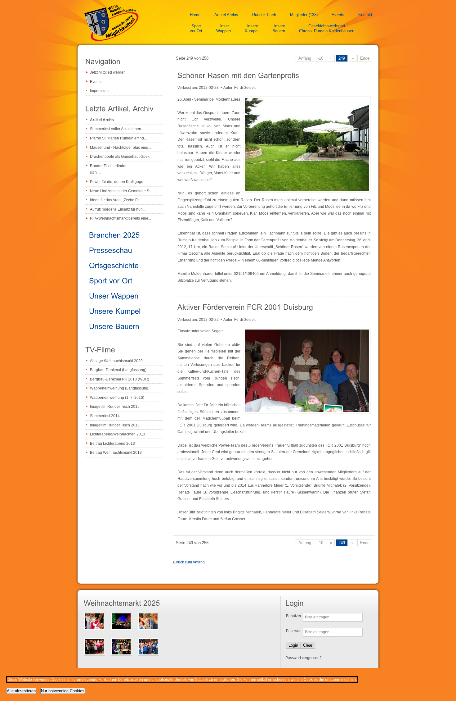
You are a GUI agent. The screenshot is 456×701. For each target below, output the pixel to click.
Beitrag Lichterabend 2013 (112, 443)
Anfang (304, 58)
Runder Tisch (264, 14)
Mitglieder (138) (304, 14)
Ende (364, 58)
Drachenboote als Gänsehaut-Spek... (121, 156)
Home (195, 14)
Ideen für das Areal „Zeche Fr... (115, 200)
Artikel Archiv (226, 14)
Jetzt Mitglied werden (108, 72)
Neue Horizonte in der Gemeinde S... (121, 191)
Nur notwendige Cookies (62, 691)
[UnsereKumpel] (115, 311)
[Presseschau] (110, 250)
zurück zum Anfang (189, 562)
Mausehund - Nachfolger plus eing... (120, 147)
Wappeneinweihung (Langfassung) (120, 388)
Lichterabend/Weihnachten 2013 (117, 434)
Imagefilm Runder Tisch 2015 (115, 406)
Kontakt (365, 14)
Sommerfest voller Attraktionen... (117, 129)
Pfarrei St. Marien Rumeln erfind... (118, 138)
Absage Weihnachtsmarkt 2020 (116, 361)
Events (338, 14)
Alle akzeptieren (21, 691)
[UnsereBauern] (114, 326)
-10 (320, 58)
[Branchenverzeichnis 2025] (114, 234)
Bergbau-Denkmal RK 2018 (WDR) (119, 379)
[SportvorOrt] (110, 280)
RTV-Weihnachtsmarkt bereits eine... (120, 218)
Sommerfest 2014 (105, 416)
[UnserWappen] (114, 295)
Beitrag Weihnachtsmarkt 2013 (116, 452)
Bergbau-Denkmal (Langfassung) (118, 370)
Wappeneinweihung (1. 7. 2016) (117, 397)
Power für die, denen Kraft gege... (118, 182)
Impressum (99, 91)
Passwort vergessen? (303, 658)
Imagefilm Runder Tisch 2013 (115, 425)
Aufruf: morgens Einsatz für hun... (117, 209)
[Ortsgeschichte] (114, 265)
